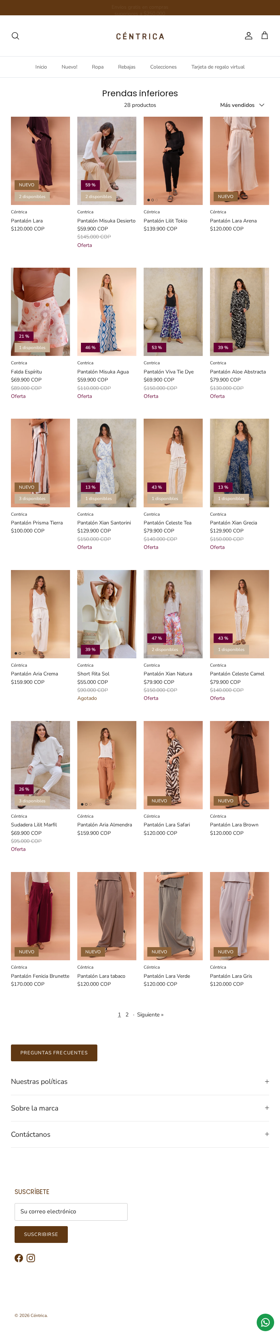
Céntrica (39, 1315)
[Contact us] (265, 1322)
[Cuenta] (247, 35)
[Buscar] (15, 35)
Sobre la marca (34, 1108)
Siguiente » (150, 1014)
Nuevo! (69, 66)
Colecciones (163, 66)
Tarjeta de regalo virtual (218, 66)
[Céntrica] (140, 36)
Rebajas (127, 66)
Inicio (41, 66)
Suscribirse (41, 1234)
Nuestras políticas (39, 1081)
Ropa (98, 66)
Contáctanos (30, 1134)
